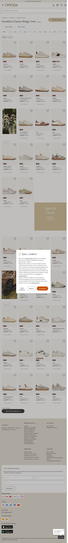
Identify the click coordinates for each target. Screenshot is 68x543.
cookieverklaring (23, 276)
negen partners (29, 258)
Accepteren (42, 288)
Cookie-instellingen (22, 288)
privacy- (39, 274)
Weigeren (31, 288)
